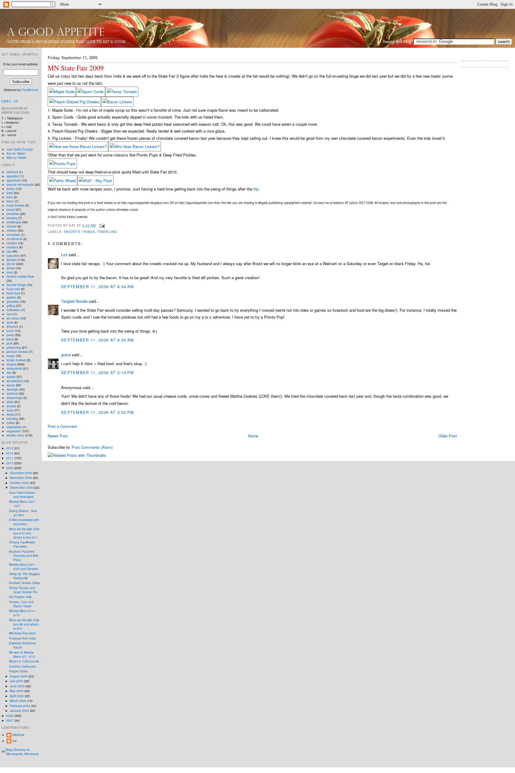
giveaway (13, 301)
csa (9, 251)
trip (256, 189)
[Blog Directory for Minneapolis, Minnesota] (20, 754)
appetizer (13, 176)
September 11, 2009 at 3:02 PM (97, 412)
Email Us (9, 101)
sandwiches (15, 381)
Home (253, 436)
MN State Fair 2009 (76, 67)
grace (66, 354)
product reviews (17, 352)
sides (10, 402)
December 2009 (21, 473)
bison (10, 201)
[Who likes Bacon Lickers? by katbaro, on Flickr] (134, 146)
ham (10, 314)
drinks (11, 268)
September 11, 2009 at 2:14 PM (97, 372)
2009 (10, 468)
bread (11, 210)
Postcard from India (22, 638)
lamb (10, 322)
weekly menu (15, 435)
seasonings (14, 398)
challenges (14, 222)
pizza (10, 339)
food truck (13, 293)
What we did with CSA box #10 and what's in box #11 (24, 533)
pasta (10, 335)
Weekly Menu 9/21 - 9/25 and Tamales (23, 567)
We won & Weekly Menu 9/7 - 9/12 (22, 654)
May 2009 (17, 691)
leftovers (12, 327)
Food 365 (13, 289)
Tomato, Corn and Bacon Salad (21, 604)
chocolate (13, 235)
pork (10, 343)
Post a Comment (62, 426)
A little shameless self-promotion (24, 522)
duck (10, 272)
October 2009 (20, 483)
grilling (11, 306)
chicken (12, 230)
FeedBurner (30, 90)
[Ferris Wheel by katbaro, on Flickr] (62, 180)
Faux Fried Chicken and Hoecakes (22, 495)
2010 (10, 463)
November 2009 (21, 478)
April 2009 (17, 696)
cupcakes (13, 255)
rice (9, 373)
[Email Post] (101, 225)
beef (10, 193)
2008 (10, 716)
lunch (10, 331)
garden (11, 297)
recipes (11, 364)
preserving (14, 347)
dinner (11, 264)
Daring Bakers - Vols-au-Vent (23, 513)
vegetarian (14, 431)
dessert (12, 260)
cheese (12, 226)
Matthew (18, 735)
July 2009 (17, 681)
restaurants (14, 368)
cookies (12, 243)
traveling (107, 231)
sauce (11, 385)
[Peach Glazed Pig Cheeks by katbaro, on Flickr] (74, 101)
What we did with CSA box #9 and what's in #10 (24, 624)
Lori (64, 254)
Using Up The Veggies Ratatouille (24, 576)
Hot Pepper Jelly (20, 597)
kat (15, 741)
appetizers (14, 180)
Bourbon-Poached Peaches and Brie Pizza (23, 555)
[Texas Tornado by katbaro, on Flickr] (121, 91)
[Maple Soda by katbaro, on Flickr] (62, 91)
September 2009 (22, 487)
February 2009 (20, 706)
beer (10, 197)
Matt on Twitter (17, 158)
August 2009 (19, 676)
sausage (12, 389)
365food (12, 172)
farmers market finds (20, 276)
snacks (11, 406)
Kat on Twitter (16, 153)
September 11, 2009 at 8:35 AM (97, 340)
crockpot (12, 247)
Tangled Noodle (74, 301)
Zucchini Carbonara (22, 666)
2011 (10, 458)
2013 (10, 448)
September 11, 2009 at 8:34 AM (97, 286)
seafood (12, 393)
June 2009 (18, 686)
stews (10, 414)
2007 (10, 720)
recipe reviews (16, 360)
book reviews (15, 205)
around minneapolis (20, 184)
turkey (11, 423)
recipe (11, 356)
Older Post (447, 436)
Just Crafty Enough (20, 149)
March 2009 (18, 701)
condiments (14, 239)
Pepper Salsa (18, 671)
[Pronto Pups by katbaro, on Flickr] (62, 163)
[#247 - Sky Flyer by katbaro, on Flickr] (95, 180)
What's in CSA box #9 (24, 661)
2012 (10, 453)
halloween (14, 310)
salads (11, 377)
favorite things (79, 231)
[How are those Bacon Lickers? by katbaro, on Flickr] (78, 146)
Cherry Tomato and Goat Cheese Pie (23, 590)
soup (10, 410)
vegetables (14, 427)
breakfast (13, 214)
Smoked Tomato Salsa (24, 583)
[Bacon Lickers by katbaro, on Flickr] (117, 101)
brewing (12, 218)
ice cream (13, 318)
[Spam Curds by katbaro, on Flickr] (90, 91)
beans (11, 189)
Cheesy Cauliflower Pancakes (22, 544)
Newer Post (58, 436)
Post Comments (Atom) (92, 447)
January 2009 (20, 711)
